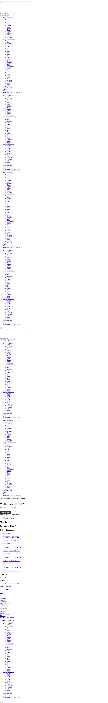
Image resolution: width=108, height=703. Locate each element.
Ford (8, 45)
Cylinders (9, 25)
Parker (8, 63)
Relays (8, 33)
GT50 (8, 72)
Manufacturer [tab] (7, 517)
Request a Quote (7, 87)
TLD (8, 48)
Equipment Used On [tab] (8, 518)
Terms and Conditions (6, 603)
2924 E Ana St (4, 580)
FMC (8, 46)
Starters (9, 31)
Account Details (4, 614)
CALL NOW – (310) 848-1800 (11, 92)
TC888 (9, 86)
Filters (8, 19)
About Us (2, 600)
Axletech (9, 43)
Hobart (8, 65)
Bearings (9, 28)
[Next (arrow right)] (2, 702)
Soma (8, 59)
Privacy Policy (4, 601)
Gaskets (9, 34)
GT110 (9, 68)
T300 (8, 74)
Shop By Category (8, 17)
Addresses (2, 616)
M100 (8, 77)
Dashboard (3, 611)
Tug (8, 40)
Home (5, 89)
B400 (8, 84)
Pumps (8, 24)
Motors (9, 36)
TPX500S (9, 81)
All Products (10, 37)
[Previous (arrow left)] (0, 702)
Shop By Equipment (8, 66)
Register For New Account (7, 617)
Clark (8, 56)
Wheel (10, 498)
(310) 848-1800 (6, 586)
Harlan (8, 54)
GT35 (8, 75)
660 (8, 78)
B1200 (8, 69)
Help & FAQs (4, 598)
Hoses (8, 30)
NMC (8, 52)
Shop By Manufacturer (9, 39)
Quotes (2, 613)
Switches (9, 20)
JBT (8, 42)
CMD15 (9, 83)
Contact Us (3, 604)
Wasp (8, 60)
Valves (8, 22)
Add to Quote (5, 512)
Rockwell (9, 57)
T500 (8, 71)
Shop (4, 91)
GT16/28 (9, 80)
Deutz (8, 51)
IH (7, 49)
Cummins (9, 62)
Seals (8, 27)
